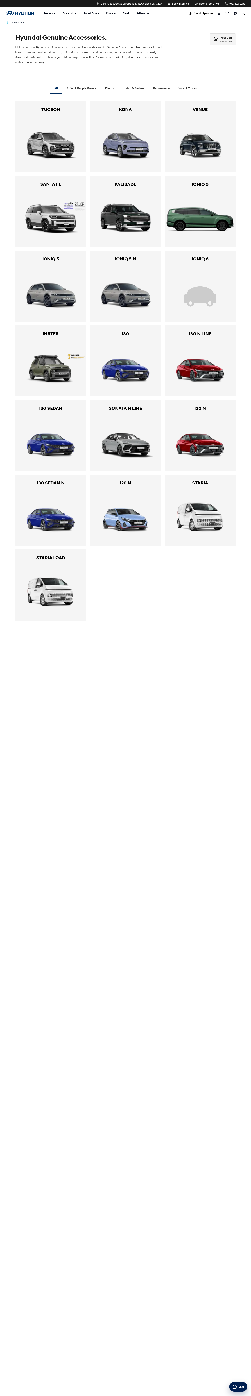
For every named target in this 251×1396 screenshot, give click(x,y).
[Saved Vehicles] (227, 13)
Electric (110, 88)
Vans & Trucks (187, 88)
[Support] (235, 13)
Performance (161, 88)
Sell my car (142, 13)
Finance (111, 13)
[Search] (243, 13)
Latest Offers (91, 13)
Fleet (126, 13)
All (56, 88)
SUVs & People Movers (81, 88)
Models (48, 13)
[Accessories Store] (219, 13)
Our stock (68, 13)
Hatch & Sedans (134, 88)
